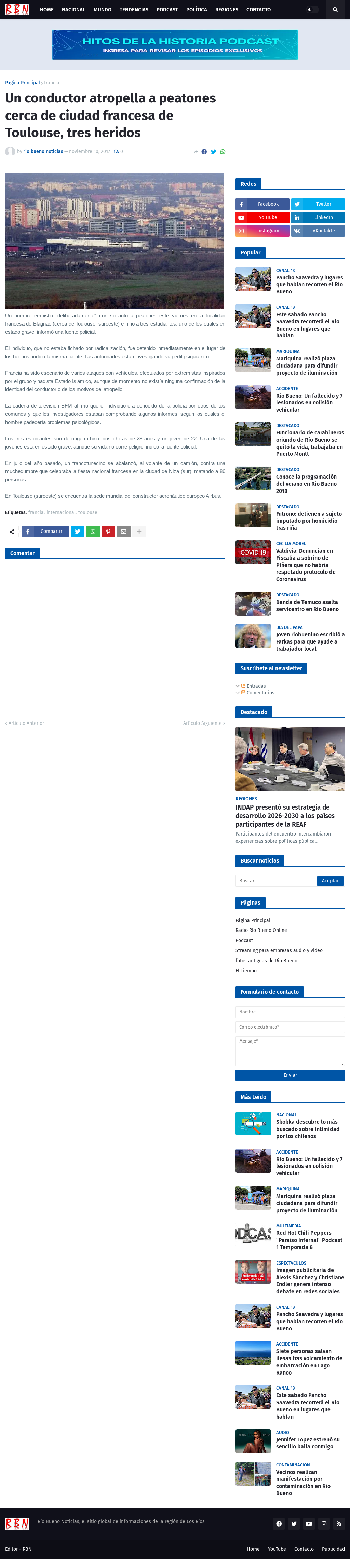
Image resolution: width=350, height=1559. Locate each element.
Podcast (244, 940)
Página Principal (22, 83)
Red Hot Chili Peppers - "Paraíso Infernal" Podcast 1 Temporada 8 (309, 1240)
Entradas (255, 686)
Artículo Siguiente (202, 723)
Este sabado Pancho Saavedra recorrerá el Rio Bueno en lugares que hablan (307, 325)
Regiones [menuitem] (226, 9)
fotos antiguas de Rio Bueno (266, 961)
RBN (27, 1549)
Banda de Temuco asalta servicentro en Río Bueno (307, 605)
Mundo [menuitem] (102, 9)
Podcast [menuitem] (167, 9)
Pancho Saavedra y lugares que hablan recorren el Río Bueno (309, 284)
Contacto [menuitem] (258, 9)
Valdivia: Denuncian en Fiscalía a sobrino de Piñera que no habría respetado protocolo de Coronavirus (306, 565)
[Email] (124, 531)
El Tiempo (246, 971)
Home (253, 1549)
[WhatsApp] (222, 152)
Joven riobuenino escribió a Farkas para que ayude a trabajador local (310, 641)
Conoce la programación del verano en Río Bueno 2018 (306, 483)
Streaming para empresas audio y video (279, 950)
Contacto (304, 1549)
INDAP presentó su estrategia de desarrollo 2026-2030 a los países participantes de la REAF (285, 815)
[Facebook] (204, 152)
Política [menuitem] (196, 9)
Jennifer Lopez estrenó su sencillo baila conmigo (308, 1443)
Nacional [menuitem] (73, 9)
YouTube (277, 1549)
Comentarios (259, 693)
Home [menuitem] (47, 9)
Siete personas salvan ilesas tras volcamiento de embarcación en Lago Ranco (309, 1362)
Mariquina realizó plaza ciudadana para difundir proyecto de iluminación (306, 365)
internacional (61, 512)
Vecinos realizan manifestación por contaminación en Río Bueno (303, 1482)
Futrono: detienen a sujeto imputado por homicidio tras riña (309, 521)
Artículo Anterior (26, 723)
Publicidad (333, 1549)
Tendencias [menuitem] (134, 9)
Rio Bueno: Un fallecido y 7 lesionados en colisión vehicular (309, 402)
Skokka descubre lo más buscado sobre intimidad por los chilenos (308, 1129)
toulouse (87, 512)
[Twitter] (213, 152)
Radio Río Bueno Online (261, 930)
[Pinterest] (108, 531)
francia (51, 83)
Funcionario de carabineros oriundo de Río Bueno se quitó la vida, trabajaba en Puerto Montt (310, 443)
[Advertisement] (286, 123)
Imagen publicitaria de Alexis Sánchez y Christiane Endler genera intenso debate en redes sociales (310, 1281)
